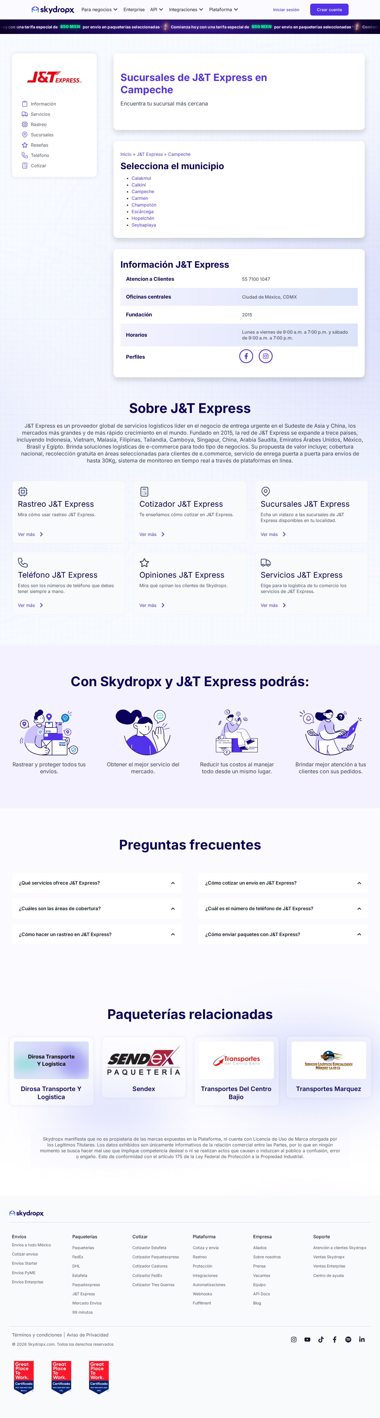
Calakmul (141, 178)
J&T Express (150, 154)
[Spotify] (348, 1339)
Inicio (126, 154)
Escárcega (143, 211)
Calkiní (139, 185)
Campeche (179, 154)
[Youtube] (307, 1339)
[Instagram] (294, 1339)
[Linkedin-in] (362, 1339)
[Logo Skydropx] (53, 10)
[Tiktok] (321, 1339)
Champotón (144, 205)
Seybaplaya (144, 225)
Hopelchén (143, 218)
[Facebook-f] (335, 1339)
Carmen (140, 198)
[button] (100, 9)
